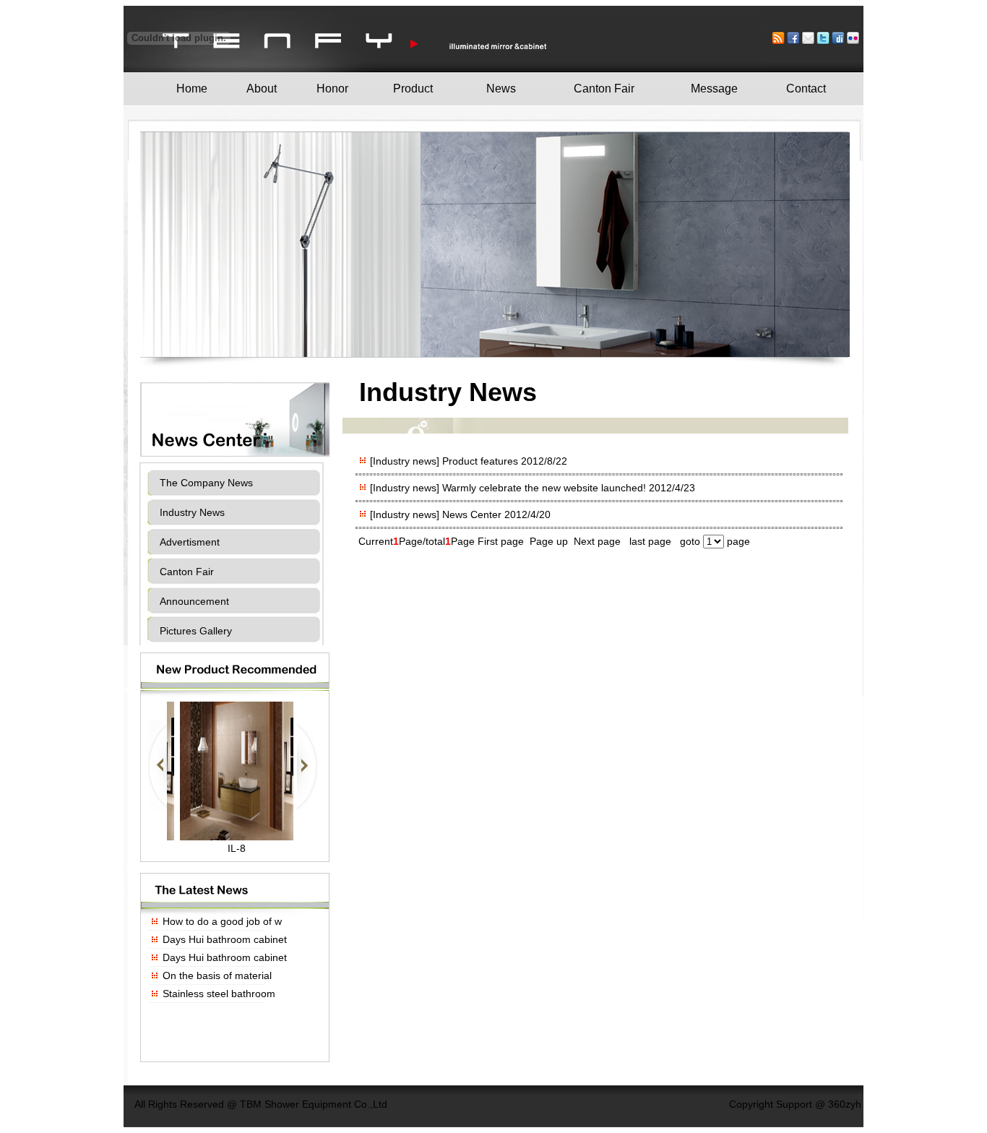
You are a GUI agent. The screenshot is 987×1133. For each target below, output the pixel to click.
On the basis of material (217, 975)
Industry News (192, 512)
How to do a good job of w (222, 921)
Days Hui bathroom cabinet (225, 939)
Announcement (194, 601)
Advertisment (190, 542)
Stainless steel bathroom (219, 993)
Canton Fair (187, 571)
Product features (481, 461)
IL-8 (237, 848)
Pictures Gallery (196, 631)
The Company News (206, 482)
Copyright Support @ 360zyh (795, 1104)
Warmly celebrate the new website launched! (545, 488)
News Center (473, 514)
